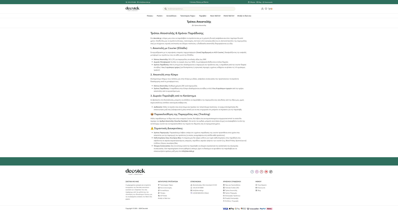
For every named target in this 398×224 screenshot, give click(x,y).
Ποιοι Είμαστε (262, 185)
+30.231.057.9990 (198, 188)
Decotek (145, 208)
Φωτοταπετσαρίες (166, 188)
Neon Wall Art (215, 16)
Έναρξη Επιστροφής (231, 198)
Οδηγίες (252, 2)
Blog (259, 2)
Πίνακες (150, 16)
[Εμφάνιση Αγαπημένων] (266, 9)
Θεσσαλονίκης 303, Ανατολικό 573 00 (205, 185)
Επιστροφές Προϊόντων (232, 196)
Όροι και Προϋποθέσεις (232, 185)
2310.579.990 (132, 2)
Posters (159, 16)
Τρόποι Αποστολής (231, 190)
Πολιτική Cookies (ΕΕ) (232, 188)
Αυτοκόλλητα (171, 16)
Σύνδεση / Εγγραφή (231, 201)
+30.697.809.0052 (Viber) (201, 193)
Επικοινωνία (268, 2)
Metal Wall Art (229, 16)
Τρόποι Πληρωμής (231, 193)
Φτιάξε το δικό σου (244, 16)
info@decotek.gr (144, 2)
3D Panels (163, 196)
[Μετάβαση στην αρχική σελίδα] (133, 9)
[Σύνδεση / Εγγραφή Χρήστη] (262, 9)
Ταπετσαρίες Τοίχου (187, 16)
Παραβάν (202, 16)
